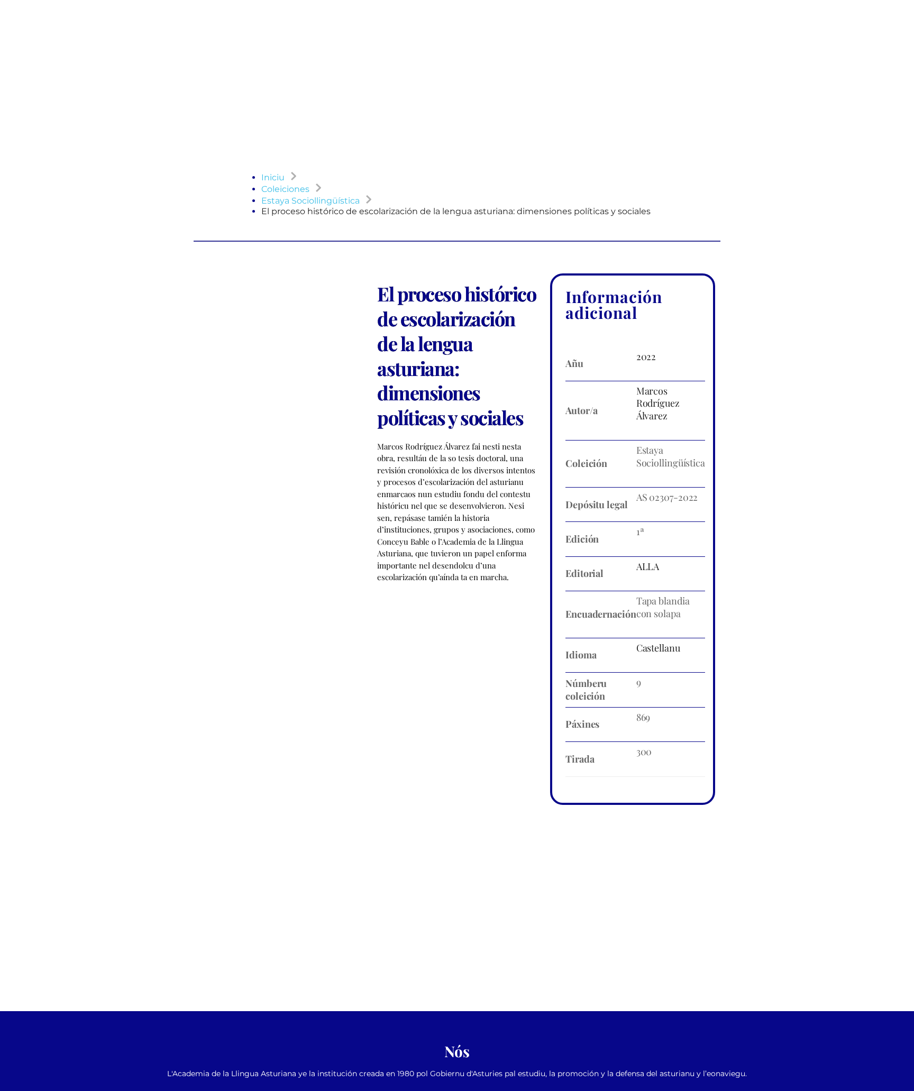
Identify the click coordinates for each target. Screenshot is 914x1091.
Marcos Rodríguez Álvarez (658, 403)
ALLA (648, 566)
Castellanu (658, 647)
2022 (646, 356)
